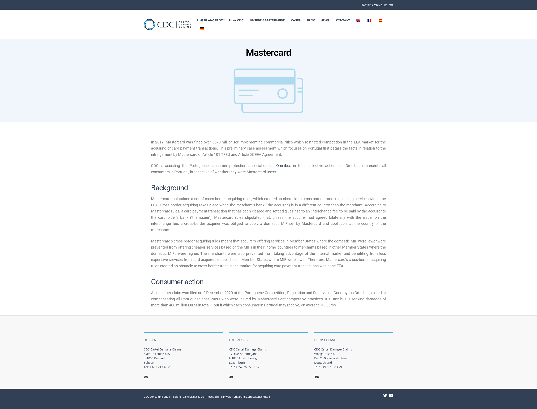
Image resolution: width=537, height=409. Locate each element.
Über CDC (236, 20)
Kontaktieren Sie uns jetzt (377, 5)
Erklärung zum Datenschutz (251, 397)
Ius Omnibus (280, 165)
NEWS (325, 20)
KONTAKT (343, 20)
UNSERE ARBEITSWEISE (267, 20)
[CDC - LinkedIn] (385, 395)
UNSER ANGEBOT (210, 20)
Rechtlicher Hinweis (219, 397)
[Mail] (146, 376)
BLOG (311, 20)
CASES (296, 20)
